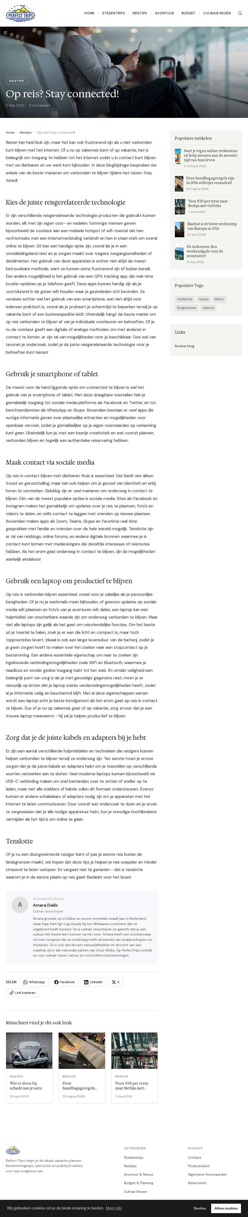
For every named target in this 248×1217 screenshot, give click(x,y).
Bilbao (219, 299)
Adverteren (197, 1183)
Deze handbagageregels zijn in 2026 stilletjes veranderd (210, 180)
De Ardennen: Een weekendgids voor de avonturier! (205, 251)
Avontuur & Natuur (139, 1174)
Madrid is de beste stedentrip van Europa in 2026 (212, 226)
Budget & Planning (138, 1183)
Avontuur (164, 13)
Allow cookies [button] (226, 1208)
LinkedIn (96, 982)
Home (89, 13)
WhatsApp (37, 982)
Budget (188, 13)
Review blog (184, 346)
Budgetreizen (186, 308)
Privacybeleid (198, 1166)
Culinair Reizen (217, 13)
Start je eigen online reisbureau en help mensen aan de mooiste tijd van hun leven (210, 155)
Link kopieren (25, 993)
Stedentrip (185, 299)
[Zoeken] (240, 13)
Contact (194, 1157)
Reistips (140, 13)
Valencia (208, 308)
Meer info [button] (114, 1208)
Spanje (204, 299)
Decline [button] (200, 1208)
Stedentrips (113, 13)
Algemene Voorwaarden (207, 1174)
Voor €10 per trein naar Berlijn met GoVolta (208, 203)
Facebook (67, 982)
